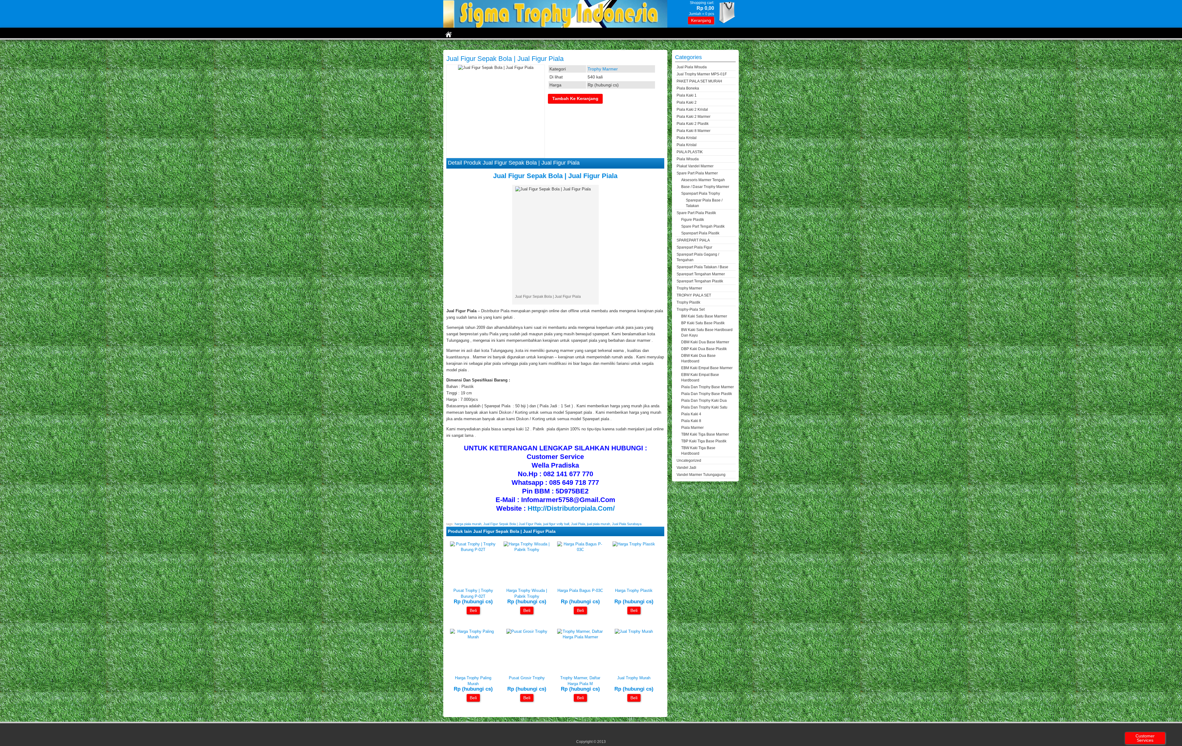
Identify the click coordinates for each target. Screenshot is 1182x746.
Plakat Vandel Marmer (695, 166)
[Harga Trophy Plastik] (634, 544)
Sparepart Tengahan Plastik (700, 281)
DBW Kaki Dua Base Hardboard (698, 358)
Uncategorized (689, 460)
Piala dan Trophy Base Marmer (707, 387)
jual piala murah (598, 524)
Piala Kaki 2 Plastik (693, 124)
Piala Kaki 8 (691, 421)
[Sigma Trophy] (555, 26)
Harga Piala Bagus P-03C (580, 590)
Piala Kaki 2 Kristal (692, 109)
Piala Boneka (688, 88)
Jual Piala (578, 524)
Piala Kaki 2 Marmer (693, 116)
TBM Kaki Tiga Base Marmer (705, 434)
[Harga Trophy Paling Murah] (473, 637)
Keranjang (701, 20)
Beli (473, 610)
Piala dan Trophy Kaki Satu (704, 407)
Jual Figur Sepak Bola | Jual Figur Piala (505, 58)
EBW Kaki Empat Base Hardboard (700, 377)
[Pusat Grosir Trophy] (526, 631)
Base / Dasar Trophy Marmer (705, 187)
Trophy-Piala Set (691, 309)
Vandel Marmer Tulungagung (701, 475)
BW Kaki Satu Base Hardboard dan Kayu (707, 332)
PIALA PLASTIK (690, 152)
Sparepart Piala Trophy (700, 193)
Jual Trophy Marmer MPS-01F (702, 74)
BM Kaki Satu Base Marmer (704, 316)
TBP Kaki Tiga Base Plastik (703, 441)
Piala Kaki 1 (687, 95)
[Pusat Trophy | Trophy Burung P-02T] (473, 549)
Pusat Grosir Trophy (527, 678)
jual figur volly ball (556, 524)
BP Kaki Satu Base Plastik (703, 323)
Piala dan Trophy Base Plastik (706, 394)
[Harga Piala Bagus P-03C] (580, 549)
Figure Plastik (692, 219)
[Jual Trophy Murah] (634, 631)
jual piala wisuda (692, 67)
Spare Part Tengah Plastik (703, 226)
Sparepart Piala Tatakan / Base (702, 267)
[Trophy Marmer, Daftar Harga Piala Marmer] (580, 637)
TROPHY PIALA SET (694, 295)
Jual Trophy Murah (633, 678)
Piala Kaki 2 (687, 102)
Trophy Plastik (688, 302)
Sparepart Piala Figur (694, 247)
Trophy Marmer (473, 45)
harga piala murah (468, 524)
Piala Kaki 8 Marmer (693, 131)
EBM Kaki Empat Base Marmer (707, 368)
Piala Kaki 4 (691, 414)
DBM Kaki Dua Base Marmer (705, 342)
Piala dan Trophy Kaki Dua (704, 400)
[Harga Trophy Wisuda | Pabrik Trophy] (527, 549)
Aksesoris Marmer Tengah (703, 180)
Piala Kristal (687, 138)
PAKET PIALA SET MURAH (699, 81)
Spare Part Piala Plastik (696, 213)
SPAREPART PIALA (693, 240)
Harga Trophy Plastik (634, 590)
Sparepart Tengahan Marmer (701, 274)
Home (449, 45)
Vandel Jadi (686, 467)
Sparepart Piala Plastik (700, 233)
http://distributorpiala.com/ (570, 508)
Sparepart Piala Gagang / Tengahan (698, 257)
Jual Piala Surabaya (626, 524)
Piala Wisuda (688, 159)
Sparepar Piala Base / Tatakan (704, 203)
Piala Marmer (692, 427)
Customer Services (1145, 738)
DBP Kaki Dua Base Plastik (704, 349)
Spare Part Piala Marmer (697, 173)
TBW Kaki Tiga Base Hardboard (698, 451)
